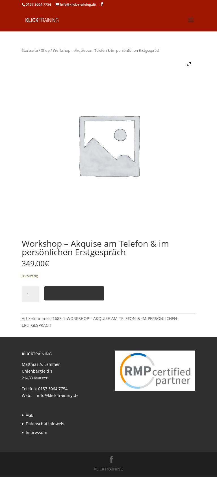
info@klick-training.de (58, 395)
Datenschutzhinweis (45, 423)
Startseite (30, 50)
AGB (30, 415)
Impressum (36, 432)
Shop (45, 50)
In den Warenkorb (74, 293)
